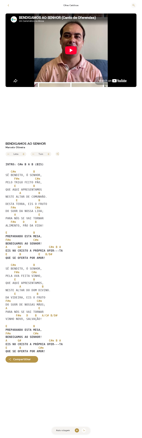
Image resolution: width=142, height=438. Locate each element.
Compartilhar (22, 359)
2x (84, 430)
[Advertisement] (71, 392)
